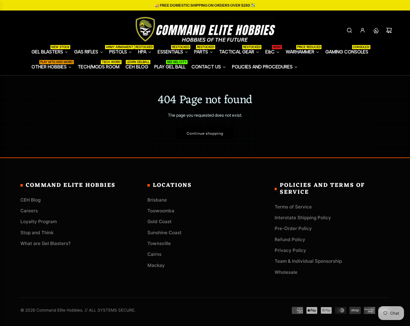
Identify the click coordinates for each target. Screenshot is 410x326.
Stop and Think (36, 232)
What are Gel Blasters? (45, 243)
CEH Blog (30, 200)
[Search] (349, 30)
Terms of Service (293, 207)
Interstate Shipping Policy (303, 217)
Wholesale (286, 272)
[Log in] (362, 30)
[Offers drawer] (375, 30)
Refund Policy (290, 239)
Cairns (154, 254)
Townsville (159, 243)
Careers (29, 211)
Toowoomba (160, 211)
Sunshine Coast (164, 232)
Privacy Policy (290, 250)
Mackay (156, 265)
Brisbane (157, 200)
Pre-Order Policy (293, 228)
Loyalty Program (38, 221)
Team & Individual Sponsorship (308, 261)
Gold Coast (159, 221)
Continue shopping (205, 133)
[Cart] (389, 30)
